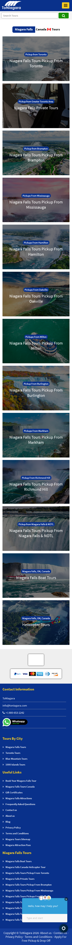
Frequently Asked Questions (20, 804)
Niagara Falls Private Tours (20, 878)
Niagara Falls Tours (16, 747)
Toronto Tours (13, 752)
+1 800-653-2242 (15, 713)
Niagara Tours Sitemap (18, 839)
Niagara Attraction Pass (18, 845)
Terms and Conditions (17, 833)
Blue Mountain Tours (16, 758)
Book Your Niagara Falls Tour (21, 780)
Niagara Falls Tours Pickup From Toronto (27, 873)
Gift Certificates (14, 792)
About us (10, 815)
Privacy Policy (13, 827)
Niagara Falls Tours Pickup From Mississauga (29, 890)
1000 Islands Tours (15, 764)
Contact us (11, 810)
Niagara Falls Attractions (19, 798)
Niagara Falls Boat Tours (18, 861)
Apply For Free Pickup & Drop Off (44, 938)
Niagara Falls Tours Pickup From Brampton (29, 884)
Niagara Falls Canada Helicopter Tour (26, 867)
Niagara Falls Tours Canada (20, 786)
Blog (8, 821)
